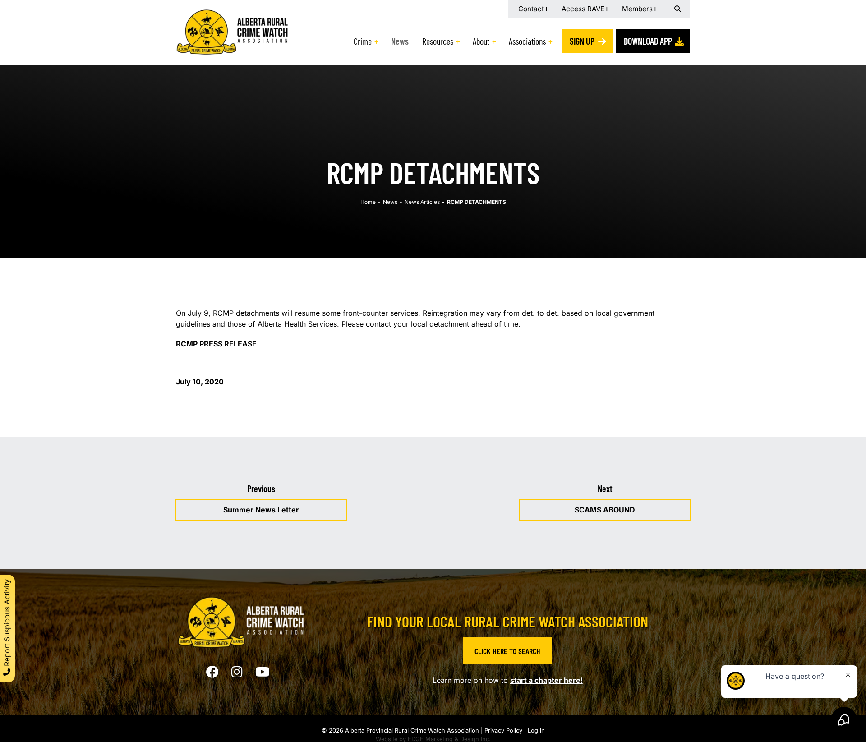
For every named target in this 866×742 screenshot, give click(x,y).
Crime (363, 41)
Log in (536, 730)
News (400, 41)
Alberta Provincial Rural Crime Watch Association (412, 730)
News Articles (422, 201)
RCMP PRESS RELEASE (216, 343)
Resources (437, 41)
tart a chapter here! (548, 680)
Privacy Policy (503, 730)
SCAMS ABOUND (605, 509)
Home (368, 201)
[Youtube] (262, 672)
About (481, 41)
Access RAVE (583, 9)
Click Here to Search (507, 651)
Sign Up (582, 41)
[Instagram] (237, 672)
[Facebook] (212, 672)
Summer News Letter (261, 509)
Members (637, 9)
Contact (531, 9)
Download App (648, 41)
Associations (527, 41)
